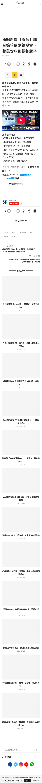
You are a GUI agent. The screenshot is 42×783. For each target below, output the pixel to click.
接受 (27, 781)
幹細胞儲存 (22, 232)
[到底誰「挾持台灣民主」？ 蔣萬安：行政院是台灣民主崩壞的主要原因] (21, 442)
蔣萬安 (6, 236)
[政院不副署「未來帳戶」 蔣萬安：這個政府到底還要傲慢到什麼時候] (21, 288)
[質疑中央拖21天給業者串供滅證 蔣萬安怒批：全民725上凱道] (21, 593)
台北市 (6, 232)
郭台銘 (14, 236)
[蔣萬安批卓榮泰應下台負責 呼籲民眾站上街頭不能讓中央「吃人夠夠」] (21, 705)
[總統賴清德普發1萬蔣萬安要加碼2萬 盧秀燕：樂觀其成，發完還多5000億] (21, 365)
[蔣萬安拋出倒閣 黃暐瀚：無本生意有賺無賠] (21, 519)
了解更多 (36, 780)
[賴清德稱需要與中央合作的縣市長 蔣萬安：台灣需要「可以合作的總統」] (21, 403)
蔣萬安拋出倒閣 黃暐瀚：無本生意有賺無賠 (21, 535)
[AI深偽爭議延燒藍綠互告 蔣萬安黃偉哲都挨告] (21, 480)
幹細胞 (14, 232)
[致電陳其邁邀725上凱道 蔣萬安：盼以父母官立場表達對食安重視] (21, 667)
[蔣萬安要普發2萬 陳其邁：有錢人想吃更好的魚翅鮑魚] (21, 326)
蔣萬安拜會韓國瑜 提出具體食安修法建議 (21, 648)
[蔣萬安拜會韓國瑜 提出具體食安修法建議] (21, 631)
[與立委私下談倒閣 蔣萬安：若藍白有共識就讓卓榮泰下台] (21, 554)
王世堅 (32, 232)
